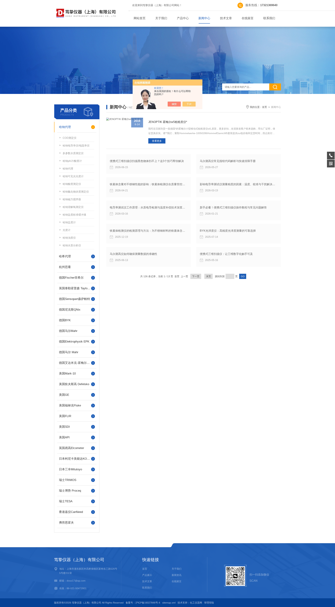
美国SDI (64, 426)
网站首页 (140, 18)
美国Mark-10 (67, 373)
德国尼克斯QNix (69, 309)
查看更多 (157, 140)
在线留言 (248, 18)
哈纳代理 (65, 127)
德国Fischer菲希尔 (71, 277)
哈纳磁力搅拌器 (72, 199)
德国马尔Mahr (68, 331)
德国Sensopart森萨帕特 (74, 299)
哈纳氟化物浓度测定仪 (76, 191)
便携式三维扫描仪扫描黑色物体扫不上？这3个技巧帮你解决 (147, 161)
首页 (264, 107)
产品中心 (183, 18)
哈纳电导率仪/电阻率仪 (76, 145)
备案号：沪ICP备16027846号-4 (143, 602)
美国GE (64, 394)
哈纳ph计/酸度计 (72, 160)
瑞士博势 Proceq (70, 490)
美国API (64, 437)
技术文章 (226, 18)
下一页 (195, 276)
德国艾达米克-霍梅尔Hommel (77, 363)
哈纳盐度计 (69, 222)
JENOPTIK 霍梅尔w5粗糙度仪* (167, 121)
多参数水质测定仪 (73, 153)
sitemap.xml (169, 602)
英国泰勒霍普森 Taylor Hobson (77, 288)
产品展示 (147, 575)
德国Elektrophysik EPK (74, 341)
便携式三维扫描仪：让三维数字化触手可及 (226, 253)
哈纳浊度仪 (69, 237)
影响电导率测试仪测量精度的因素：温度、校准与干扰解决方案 (238, 184)
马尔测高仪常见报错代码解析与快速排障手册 (228, 161)
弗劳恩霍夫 (66, 522)
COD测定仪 (69, 137)
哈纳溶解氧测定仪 (73, 206)
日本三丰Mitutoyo (70, 469)
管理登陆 (209, 602)
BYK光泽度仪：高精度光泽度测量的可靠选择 (228, 230)
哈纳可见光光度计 (73, 176)
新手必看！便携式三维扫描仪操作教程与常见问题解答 (233, 207)
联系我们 (269, 18)
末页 (208, 276)
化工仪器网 (196, 602)
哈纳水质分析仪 (72, 245)
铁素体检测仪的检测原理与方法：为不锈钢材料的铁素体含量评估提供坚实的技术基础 (148, 230)
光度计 (66, 230)
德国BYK (65, 320)
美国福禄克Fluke (70, 405)
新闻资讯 (176, 575)
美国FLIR (65, 416)
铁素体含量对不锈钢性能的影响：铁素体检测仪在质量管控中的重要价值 (148, 184)
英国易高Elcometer (71, 448)
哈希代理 (65, 256)
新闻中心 (204, 18)
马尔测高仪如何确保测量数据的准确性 (133, 253)
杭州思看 (65, 267)
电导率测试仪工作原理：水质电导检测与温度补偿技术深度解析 (148, 207)
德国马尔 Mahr (68, 352)
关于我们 (161, 18)
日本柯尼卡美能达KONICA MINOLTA (77, 458)
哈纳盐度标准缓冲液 (74, 214)
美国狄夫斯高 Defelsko (74, 384)
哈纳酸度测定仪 (72, 183)
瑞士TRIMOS (67, 480)
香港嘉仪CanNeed (71, 512)
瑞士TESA (65, 501)
